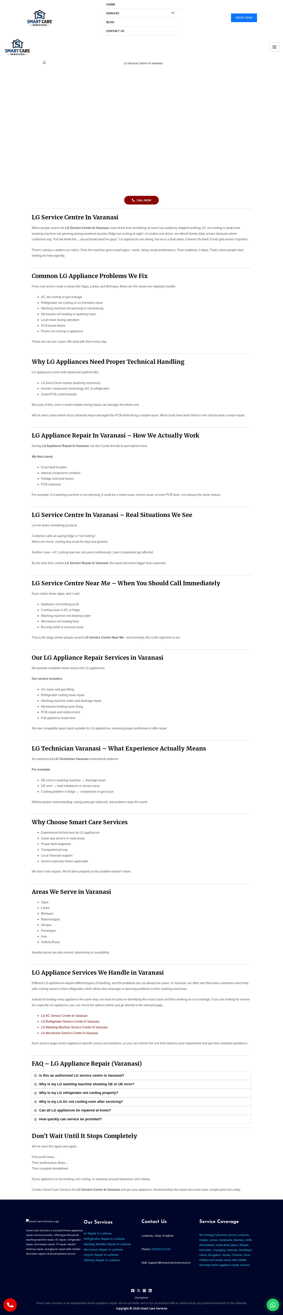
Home (110, 4)
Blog (110, 22)
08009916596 (160, 1249)
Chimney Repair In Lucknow (102, 1260)
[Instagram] (144, 1290)
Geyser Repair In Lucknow (101, 1255)
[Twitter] (138, 1290)
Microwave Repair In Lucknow (103, 1249)
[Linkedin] (150, 1290)
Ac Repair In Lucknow (98, 1233)
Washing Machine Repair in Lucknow (107, 1244)
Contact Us (115, 31)
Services (112, 13)
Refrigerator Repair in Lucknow (104, 1239)
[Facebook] (133, 1290)
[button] (244, 17)
